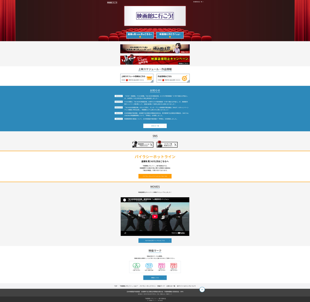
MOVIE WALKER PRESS (150, 294)
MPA (181, 291)
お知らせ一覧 (155, 126)
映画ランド (169, 294)
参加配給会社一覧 (197, 2)
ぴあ (158, 294)
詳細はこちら (155, 278)
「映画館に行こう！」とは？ (128, 286)
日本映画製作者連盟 (133, 291)
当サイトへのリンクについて (186, 286)
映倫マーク (161, 286)
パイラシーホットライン (148, 286)
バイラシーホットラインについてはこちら (155, 176)
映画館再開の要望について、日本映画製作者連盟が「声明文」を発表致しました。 (151, 119)
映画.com (162, 294)
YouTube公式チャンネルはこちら (155, 240)
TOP (115, 286)
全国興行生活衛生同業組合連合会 (152, 291)
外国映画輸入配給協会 (171, 291)
